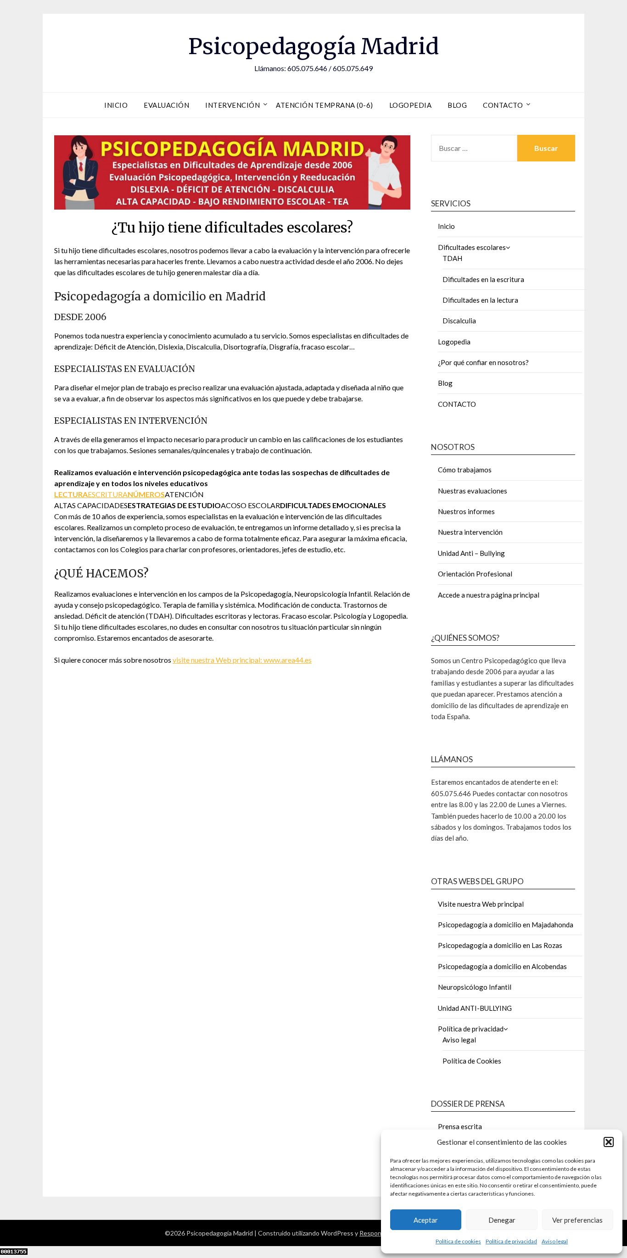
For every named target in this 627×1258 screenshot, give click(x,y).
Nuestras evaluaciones (472, 491)
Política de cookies (458, 1241)
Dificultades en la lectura (480, 300)
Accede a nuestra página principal (488, 595)
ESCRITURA (108, 494)
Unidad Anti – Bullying (471, 553)
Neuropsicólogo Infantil (474, 987)
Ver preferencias (577, 1220)
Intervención (232, 105)
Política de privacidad (511, 1241)
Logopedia (410, 105)
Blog (457, 105)
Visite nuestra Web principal (481, 904)
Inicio (116, 105)
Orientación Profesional (475, 574)
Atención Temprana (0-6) (324, 105)
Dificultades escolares (472, 247)
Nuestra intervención (470, 532)
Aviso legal (555, 1241)
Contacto (503, 105)
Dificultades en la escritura (483, 279)
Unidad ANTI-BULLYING (475, 1008)
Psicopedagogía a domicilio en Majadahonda (505, 924)
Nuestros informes (466, 511)
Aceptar (426, 1220)
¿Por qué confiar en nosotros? (483, 362)
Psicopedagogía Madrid (313, 46)
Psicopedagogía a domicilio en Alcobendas (502, 966)
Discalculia (459, 320)
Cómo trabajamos (465, 470)
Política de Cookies (471, 1061)
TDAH (452, 258)
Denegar (501, 1220)
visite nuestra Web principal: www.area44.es (242, 659)
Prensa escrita (460, 1126)
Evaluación (166, 105)
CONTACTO (457, 404)
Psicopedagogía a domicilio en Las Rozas (500, 945)
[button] (608, 1142)
